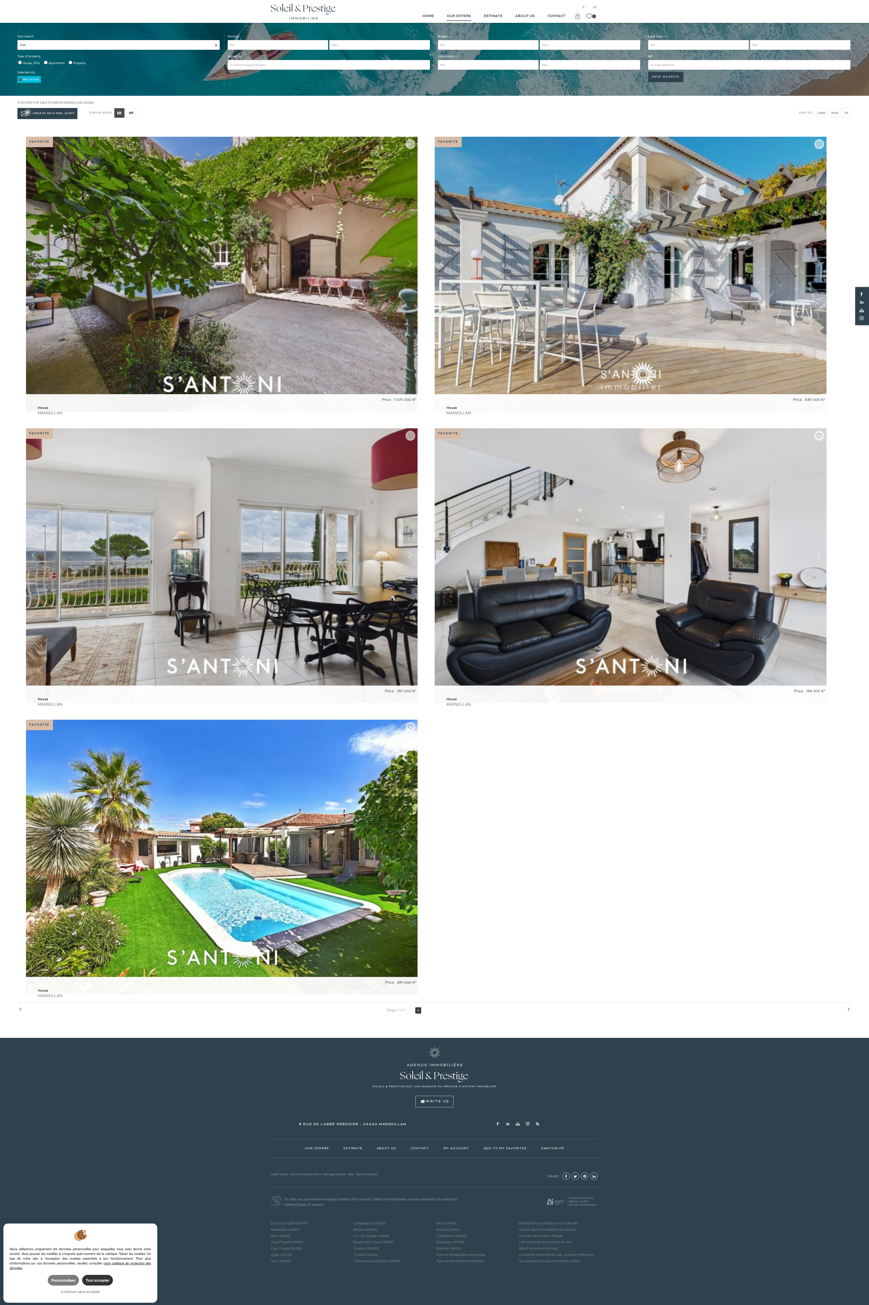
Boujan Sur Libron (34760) (373, 1242)
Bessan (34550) (448, 1230)
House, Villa (31, 63)
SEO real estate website (582, 1204)
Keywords (234, 56)
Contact (557, 16)
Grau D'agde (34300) (287, 1242)
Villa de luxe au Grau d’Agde (541, 1236)
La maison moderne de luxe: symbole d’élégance (556, 1255)
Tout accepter (97, 1280)
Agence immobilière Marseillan (460, 1261)
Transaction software (581, 1197)
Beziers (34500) (365, 1230)
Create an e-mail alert (54, 113)
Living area (448, 56)
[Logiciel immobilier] (555, 1201)
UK (594, 7)
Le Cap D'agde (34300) (371, 1236)
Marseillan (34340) (285, 1230)
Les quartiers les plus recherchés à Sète (549, 1261)
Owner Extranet (367, 1174)
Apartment (56, 63)
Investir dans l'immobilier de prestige (547, 1230)
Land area (658, 36)
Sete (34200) (280, 1236)
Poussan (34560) (366, 1248)
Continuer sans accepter (80, 1291)
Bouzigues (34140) (450, 1242)
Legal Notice (279, 1174)
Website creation (578, 1201)
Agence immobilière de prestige (460, 1255)
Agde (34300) (281, 1255)
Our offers (459, 16)
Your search (25, 36)
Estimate (493, 16)
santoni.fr (552, 1148)
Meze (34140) (446, 1223)
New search (665, 77)
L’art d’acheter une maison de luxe (545, 1242)
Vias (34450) (280, 1261)
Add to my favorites (505, 1148)
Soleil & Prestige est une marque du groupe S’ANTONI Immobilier (434, 1086)
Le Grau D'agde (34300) (289, 1223)
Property (79, 63)
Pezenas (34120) (448, 1248)
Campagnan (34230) (369, 1223)
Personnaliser (63, 1280)
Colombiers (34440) (451, 1236)
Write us (437, 1101)
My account (456, 1148)
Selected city (26, 72)
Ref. (650, 56)
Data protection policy (306, 1174)
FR (583, 7)
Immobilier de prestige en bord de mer (548, 1223)
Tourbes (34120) (365, 1255)
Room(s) (233, 36)
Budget (443, 36)
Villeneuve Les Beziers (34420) (376, 1261)
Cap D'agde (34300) (286, 1248)
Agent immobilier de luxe (538, 1248)
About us (525, 16)
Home (428, 16)
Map (351, 1174)
